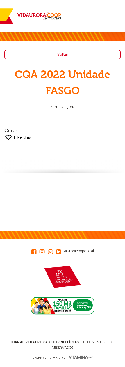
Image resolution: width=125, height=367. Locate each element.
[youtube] (52, 250)
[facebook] (35, 250)
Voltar (62, 54)
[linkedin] (60, 250)
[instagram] (43, 250)
